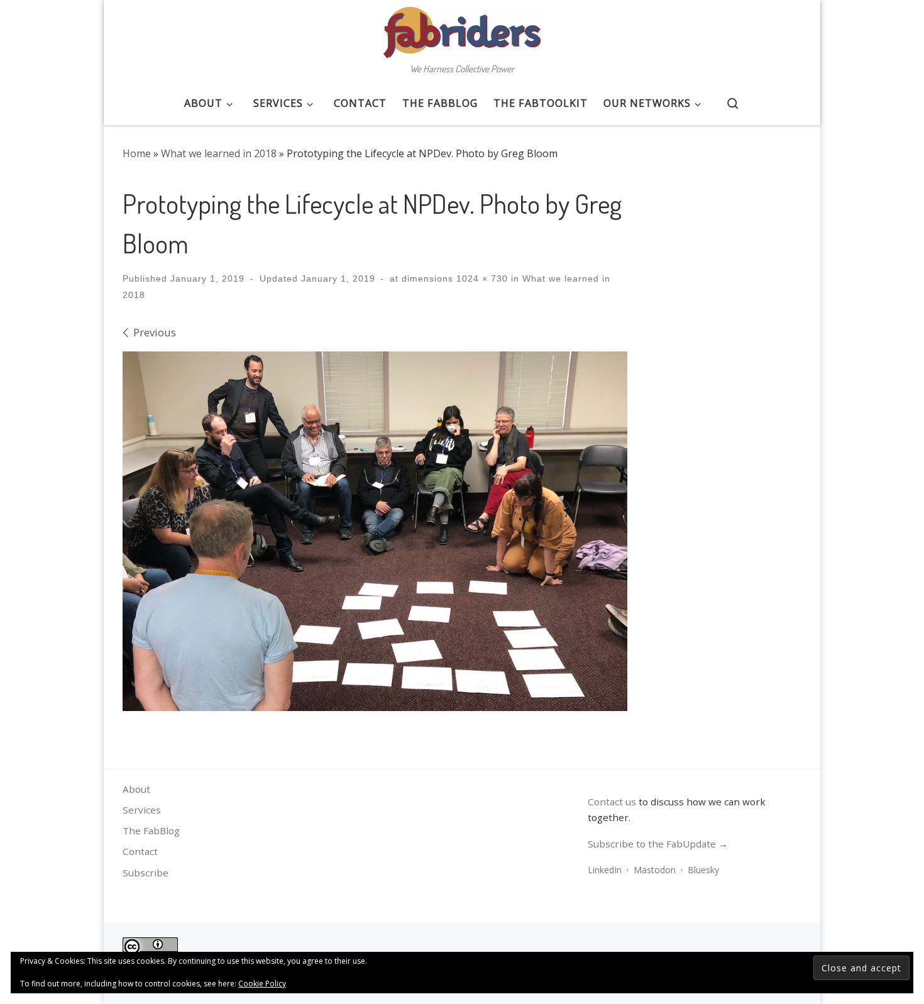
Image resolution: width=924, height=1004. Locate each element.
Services (142, 809)
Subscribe (145, 872)
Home (137, 153)
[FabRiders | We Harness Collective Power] (462, 29)
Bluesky (703, 870)
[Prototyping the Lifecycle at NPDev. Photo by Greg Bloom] (375, 531)
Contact (140, 851)
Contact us (612, 801)
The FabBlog (151, 830)
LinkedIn (605, 870)
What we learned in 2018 (219, 153)
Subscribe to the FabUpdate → (658, 843)
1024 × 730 (480, 278)
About (136, 789)
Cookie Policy (262, 983)
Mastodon (655, 870)
